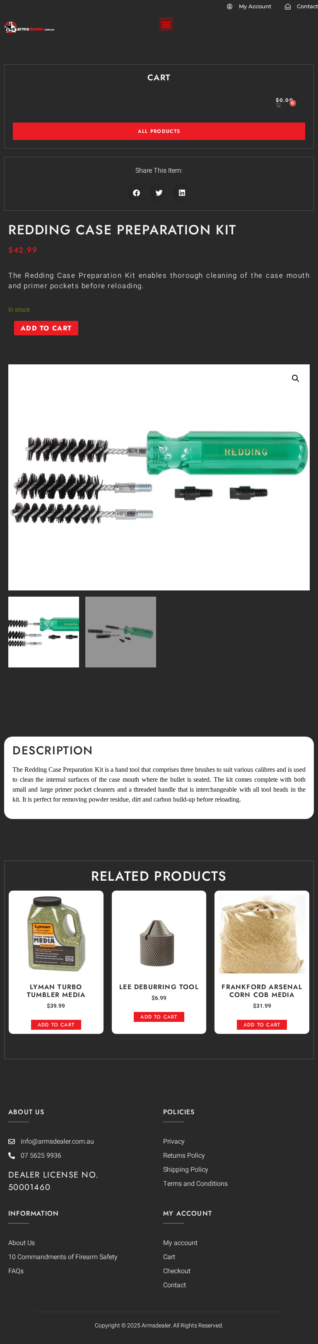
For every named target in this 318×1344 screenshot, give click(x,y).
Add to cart (46, 328)
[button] (166, 24)
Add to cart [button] (56, 1024)
